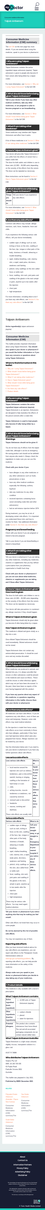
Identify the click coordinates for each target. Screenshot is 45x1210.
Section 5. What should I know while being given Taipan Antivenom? (21, 210)
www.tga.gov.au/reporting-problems (18, 958)
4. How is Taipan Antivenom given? (18, 380)
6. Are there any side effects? (16, 389)
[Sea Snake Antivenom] (29, 1102)
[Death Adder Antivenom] (13, 1127)
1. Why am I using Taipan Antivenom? (19, 369)
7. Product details (12, 391)
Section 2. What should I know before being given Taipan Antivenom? (21, 116)
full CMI (11, 47)
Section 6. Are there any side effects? (24, 525)
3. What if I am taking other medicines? (20, 377)
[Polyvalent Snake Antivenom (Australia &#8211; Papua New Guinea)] (13, 1105)
